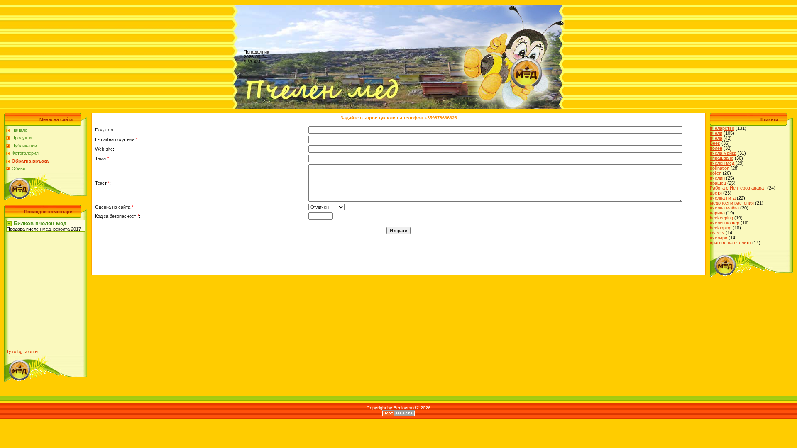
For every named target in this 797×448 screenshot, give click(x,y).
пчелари (718, 237)
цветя (716, 192)
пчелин (717, 177)
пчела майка (723, 153)
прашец (718, 182)
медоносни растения (732, 202)
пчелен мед (722, 163)
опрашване (721, 158)
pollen (715, 172)
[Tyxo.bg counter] (22, 351)
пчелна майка (724, 207)
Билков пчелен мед (40, 223)
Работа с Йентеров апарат (738, 187)
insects (717, 232)
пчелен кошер (724, 222)
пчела (716, 138)
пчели (716, 133)
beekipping (720, 227)
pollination (719, 168)
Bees (715, 143)
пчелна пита (723, 197)
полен (716, 148)
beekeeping (721, 217)
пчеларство (722, 128)
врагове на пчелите (730, 242)
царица (717, 212)
